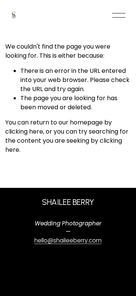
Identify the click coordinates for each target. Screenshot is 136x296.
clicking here (24, 131)
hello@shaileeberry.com (68, 240)
